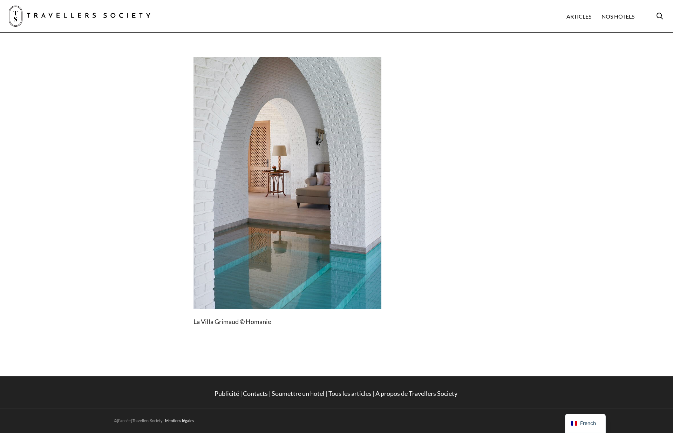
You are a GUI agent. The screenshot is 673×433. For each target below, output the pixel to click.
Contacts (255, 393)
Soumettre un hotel (298, 393)
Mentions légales (179, 420)
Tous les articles (350, 393)
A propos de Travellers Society (416, 393)
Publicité (227, 393)
